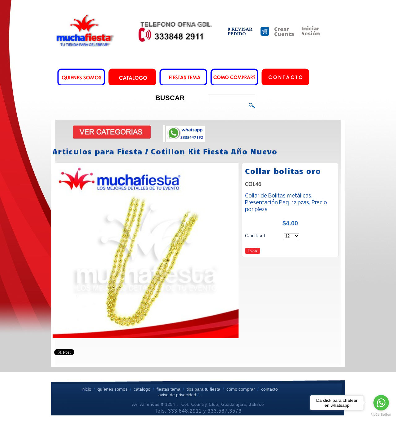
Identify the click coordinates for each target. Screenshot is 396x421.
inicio (86, 389)
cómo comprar (241, 389)
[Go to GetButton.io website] (381, 415)
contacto (269, 389)
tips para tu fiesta (203, 389)
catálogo (142, 389)
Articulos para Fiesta (97, 151)
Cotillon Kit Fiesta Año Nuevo (214, 151)
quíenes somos (112, 389)
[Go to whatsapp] (381, 402)
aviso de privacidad (177, 394)
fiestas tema (167, 389)
